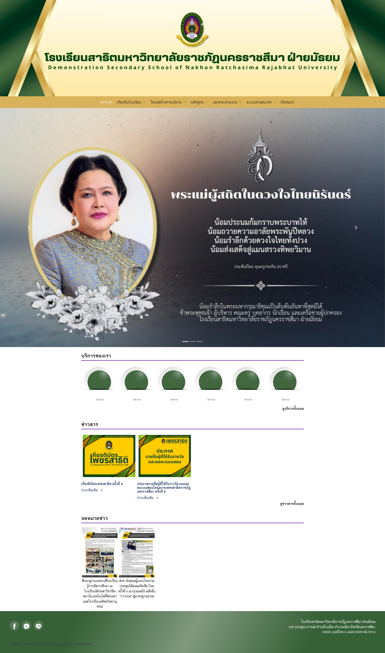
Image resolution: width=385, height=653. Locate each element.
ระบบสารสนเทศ (260, 102)
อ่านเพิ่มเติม (89, 347)
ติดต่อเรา (287, 102)
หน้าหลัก (106, 102)
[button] (29, 156)
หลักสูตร (198, 102)
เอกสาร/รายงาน (226, 102)
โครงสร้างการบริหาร (167, 102)
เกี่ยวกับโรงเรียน (130, 102)
